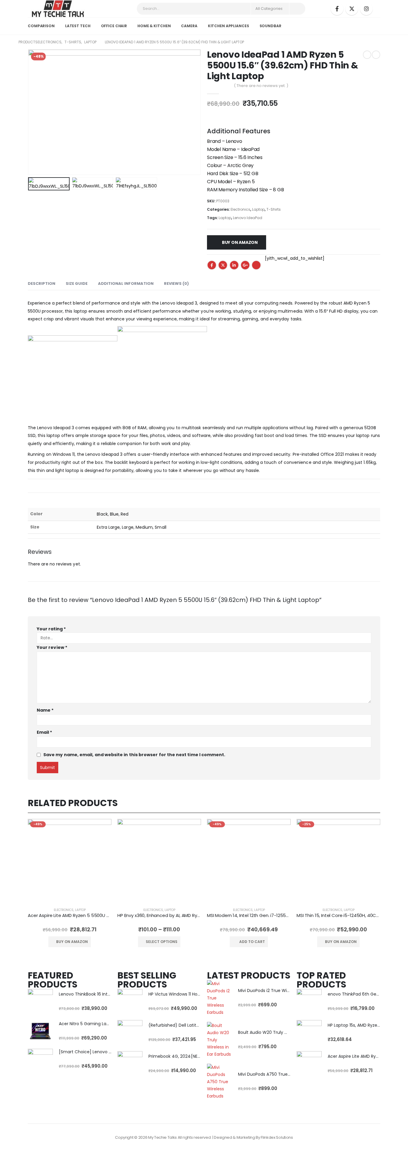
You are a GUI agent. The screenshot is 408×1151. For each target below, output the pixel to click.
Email (256, 265)
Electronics (240, 209)
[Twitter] (351, 8)
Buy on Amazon (240, 242)
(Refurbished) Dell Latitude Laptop (184, 1025)
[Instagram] (366, 8)
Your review (52, 647)
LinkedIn (234, 265)
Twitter (223, 265)
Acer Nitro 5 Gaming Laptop (87, 1024)
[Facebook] (337, 8)
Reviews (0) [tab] (176, 283)
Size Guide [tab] (77, 283)
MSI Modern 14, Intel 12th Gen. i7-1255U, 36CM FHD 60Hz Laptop (274, 915)
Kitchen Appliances (228, 25)
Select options (161, 941)
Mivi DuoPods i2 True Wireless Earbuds (277, 990)
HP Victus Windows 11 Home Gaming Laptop (193, 994)
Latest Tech (78, 25)
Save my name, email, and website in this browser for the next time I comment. (134, 755)
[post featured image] (69, 861)
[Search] (297, 9)
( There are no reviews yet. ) (261, 85)
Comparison (41, 25)
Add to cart (252, 941)
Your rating (51, 629)
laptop (80, 910)
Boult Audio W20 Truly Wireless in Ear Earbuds (284, 1032)
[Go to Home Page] (8, 42)
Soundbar (270, 25)
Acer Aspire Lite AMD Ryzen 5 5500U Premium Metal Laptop (92, 915)
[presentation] (29, 112)
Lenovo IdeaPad (247, 217)
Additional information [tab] (126, 283)
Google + (245, 265)
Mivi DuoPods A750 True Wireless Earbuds (280, 1074)
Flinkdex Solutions (277, 1137)
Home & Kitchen (154, 25)
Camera (189, 25)
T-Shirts (273, 209)
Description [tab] (41, 283)
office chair (114, 25)
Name (45, 710)
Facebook (212, 265)
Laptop (258, 209)
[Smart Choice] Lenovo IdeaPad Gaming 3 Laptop (110, 1052)
